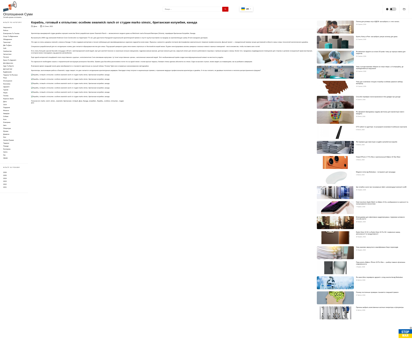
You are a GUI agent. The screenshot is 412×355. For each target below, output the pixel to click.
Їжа (4, 155)
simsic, (53, 101)
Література (7, 128)
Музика (5, 131)
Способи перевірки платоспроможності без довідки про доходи (378, 97)
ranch (48, 101)
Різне (5, 78)
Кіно (4, 137)
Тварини (6, 143)
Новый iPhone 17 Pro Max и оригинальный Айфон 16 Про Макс (378, 157)
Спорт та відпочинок (10, 36)
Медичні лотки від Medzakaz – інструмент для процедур (375, 172)
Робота (5, 30)
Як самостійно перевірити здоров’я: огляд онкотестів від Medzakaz (379, 277)
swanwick (59, 101)
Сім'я (5, 104)
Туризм (5, 90)
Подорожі (6, 107)
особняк (107, 101)
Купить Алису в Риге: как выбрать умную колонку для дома (376, 36)
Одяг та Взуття (8, 66)
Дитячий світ (7, 69)
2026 (5, 172)
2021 (5, 187)
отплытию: (114, 101)
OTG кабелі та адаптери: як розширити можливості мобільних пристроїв (381, 127)
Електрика (6, 122)
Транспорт (7, 42)
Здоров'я (6, 87)
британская (67, 101)
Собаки (5, 116)
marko (43, 101)
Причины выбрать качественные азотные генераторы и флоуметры (380, 307)
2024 (5, 178)
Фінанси (6, 110)
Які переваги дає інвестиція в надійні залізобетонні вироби (376, 142)
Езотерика (6, 149)
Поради (6, 146)
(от (39, 101)
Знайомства (7, 51)
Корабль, (100, 101)
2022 (5, 184)
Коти (4, 119)
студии (121, 101)
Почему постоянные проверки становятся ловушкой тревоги (377, 292)
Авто (4, 125)
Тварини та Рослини (10, 75)
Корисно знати (8, 98)
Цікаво (5, 158)
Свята (5, 152)
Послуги (6, 57)
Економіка (6, 84)
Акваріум (6, 113)
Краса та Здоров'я (9, 60)
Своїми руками (8, 140)
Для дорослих (8, 63)
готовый (75, 101)
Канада (85, 101)
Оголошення (7, 81)
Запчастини (7, 54)
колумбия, (92, 101)
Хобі (4, 48)
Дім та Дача (7, 45)
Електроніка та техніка (11, 33)
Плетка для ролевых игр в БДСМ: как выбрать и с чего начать (377, 21)
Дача (5, 101)
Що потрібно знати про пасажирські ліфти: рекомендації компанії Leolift (381, 187)
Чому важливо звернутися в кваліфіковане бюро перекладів (377, 247)
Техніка (5, 95)
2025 (5, 175)
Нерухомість (7, 27)
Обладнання (7, 39)
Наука (5, 92)
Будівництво (7, 72)
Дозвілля (6, 134)
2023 (5, 181)
